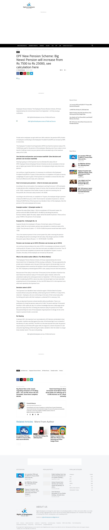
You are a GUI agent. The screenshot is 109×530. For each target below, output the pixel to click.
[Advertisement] (43, 16)
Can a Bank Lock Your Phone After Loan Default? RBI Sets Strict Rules (81, 118)
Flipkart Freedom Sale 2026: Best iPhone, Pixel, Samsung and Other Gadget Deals (57, 438)
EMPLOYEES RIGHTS (22, 45)
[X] (21, 73)
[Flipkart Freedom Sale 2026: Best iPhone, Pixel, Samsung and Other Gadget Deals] (58, 431)
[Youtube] (38, 415)
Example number (54, 370)
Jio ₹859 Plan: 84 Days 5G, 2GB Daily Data (40, 437)
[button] (92, 45)
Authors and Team (67, 45)
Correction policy (51, 523)
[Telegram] (31, 73)
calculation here (24, 370)
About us (22, 523)
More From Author (44, 421)
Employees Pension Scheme (35, 370)
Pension (61, 370)
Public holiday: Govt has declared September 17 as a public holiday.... (59, 475)
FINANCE (42, 45)
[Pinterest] (24, 73)
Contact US (37, 523)
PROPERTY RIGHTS (33, 45)
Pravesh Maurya (21, 70)
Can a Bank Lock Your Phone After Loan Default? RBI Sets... (84, 182)
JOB (60, 45)
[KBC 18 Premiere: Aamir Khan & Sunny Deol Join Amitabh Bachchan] (73, 190)
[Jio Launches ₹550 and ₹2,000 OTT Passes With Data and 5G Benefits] (24, 431)
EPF (56, 45)
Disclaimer (59, 523)
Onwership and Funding (21, 524)
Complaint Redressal (47, 524)
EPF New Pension (45, 370)
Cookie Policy (43, 523)
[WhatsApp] (28, 73)
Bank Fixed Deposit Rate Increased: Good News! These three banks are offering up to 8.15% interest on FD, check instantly (56, 392)
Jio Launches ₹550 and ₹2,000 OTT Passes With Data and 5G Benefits (23, 437)
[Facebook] (17, 73)
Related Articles (24, 421)
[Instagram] (30, 415)
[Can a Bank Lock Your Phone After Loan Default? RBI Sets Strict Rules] (73, 182)
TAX (52, 45)
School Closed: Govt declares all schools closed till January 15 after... (58, 484)
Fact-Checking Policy (76, 523)
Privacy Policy (30, 524)
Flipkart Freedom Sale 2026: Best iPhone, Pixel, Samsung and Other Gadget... (85, 173)
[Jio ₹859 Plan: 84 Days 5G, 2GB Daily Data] (41, 431)
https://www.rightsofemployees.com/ (34, 405)
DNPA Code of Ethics (66, 523)
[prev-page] (17, 444)
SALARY (47, 45)
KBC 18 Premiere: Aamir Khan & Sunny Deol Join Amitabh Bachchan (81, 122)
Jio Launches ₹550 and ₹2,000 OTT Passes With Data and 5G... (85, 157)
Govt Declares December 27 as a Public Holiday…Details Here (59, 493)
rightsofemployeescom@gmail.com (50, 517)
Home (17, 49)
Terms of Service (38, 524)
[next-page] (20, 444)
